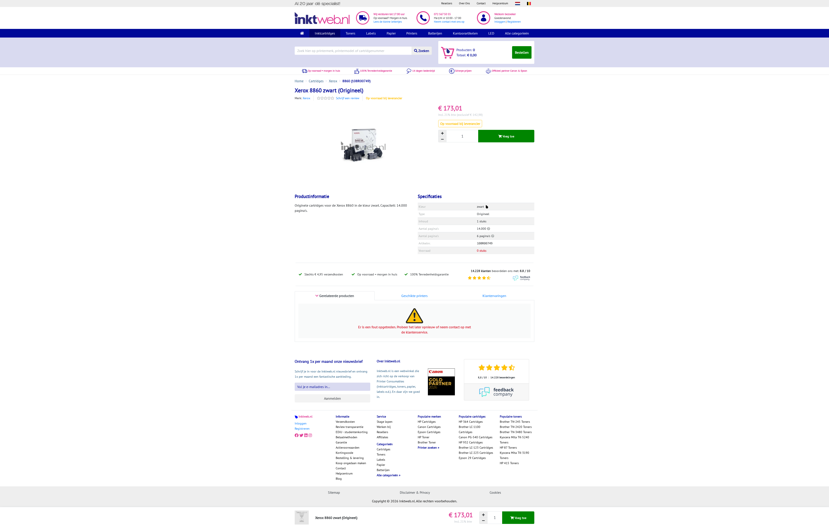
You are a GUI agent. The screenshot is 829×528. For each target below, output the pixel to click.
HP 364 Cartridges (471, 422)
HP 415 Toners (509, 463)
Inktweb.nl (305, 416)
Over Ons (464, 3)
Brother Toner (427, 442)
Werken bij (384, 427)
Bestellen (522, 52)
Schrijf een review (347, 98)
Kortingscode (344, 453)
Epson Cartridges (429, 432)
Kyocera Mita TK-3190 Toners (514, 455)
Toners (350, 33)
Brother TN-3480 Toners (516, 432)
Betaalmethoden (346, 437)
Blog (339, 479)
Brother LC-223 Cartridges (476, 453)
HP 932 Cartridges (471, 442)
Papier (391, 33)
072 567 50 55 (442, 14)
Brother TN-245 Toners (515, 422)
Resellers (446, 3)
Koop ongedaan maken (351, 463)
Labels (371, 33)
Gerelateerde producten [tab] (336, 296)
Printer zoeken (428, 447)
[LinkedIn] (306, 435)
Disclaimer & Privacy (415, 492)
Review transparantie (349, 427)
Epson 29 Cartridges (472, 458)
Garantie (341, 442)
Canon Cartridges (429, 427)
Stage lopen (384, 422)
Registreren (514, 22)
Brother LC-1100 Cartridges (469, 429)
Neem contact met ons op (449, 22)
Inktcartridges (325, 33)
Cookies (495, 492)
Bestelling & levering (350, 458)
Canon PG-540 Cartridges (475, 437)
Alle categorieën (517, 33)
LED (491, 33)
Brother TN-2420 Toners (516, 427)
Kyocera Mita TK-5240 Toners (514, 439)
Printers (411, 33)
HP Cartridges (427, 422)
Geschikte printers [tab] (414, 296)
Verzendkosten (345, 422)
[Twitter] (301, 435)
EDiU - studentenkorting (352, 432)
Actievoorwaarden (347, 447)
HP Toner (423, 437)
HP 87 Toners (508, 447)
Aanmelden (332, 398)
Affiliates (382, 437)
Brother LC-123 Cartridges (476, 447)
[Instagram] (310, 435)
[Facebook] (297, 435)
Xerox (306, 98)
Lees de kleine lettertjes (387, 22)
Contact (481, 3)
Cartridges (383, 449)
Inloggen (499, 22)
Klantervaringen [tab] (494, 296)
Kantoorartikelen (465, 33)
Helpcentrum (500, 3)
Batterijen (435, 33)
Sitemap (334, 492)
